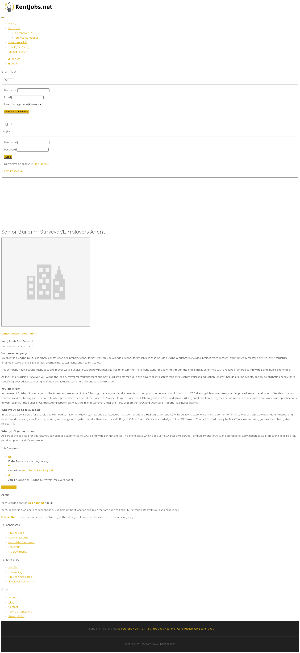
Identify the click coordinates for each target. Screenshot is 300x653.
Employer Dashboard (21, 581)
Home (12, 23)
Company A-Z (23, 33)
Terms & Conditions (20, 611)
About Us (14, 597)
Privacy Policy (16, 616)
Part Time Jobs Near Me (160, 628)
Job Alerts (14, 547)
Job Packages (16, 572)
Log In (14, 63)
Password (10, 149)
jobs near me (36, 502)
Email (7, 97)
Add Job (13, 567)
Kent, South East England (37, 470)
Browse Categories (26, 37)
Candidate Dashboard (21, 542)
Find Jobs (14, 28)
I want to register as (16, 104)
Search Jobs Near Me (130, 628)
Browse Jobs (16, 532)
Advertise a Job (17, 42)
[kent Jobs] (28, 11)
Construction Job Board (191, 628)
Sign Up (15, 58)
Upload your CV (17, 51)
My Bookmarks (17, 551)
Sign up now (41, 163)
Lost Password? (13, 171)
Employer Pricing (18, 47)
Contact (13, 607)
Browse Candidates (20, 576)
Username (10, 90)
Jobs (211, 628)
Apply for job (8, 487)
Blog (11, 602)
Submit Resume (18, 537)
